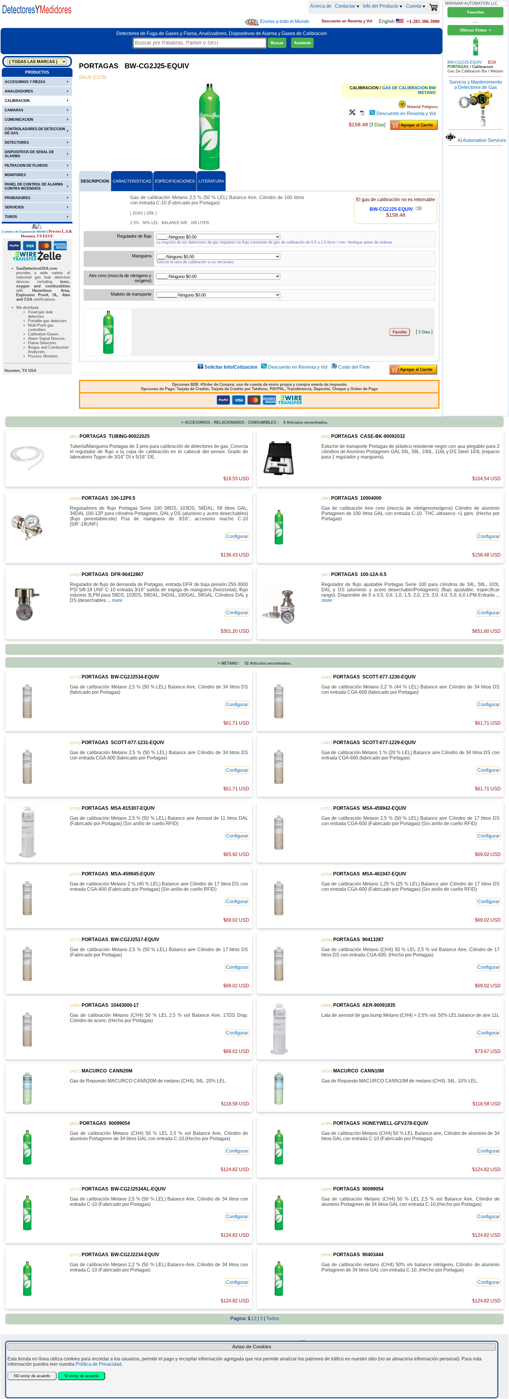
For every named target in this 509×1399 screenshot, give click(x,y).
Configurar (237, 536)
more (117, 600)
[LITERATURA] (362, 113)
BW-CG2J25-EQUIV (391, 209)
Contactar (345, 6)
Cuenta (414, 6)
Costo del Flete (354, 367)
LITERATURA (211, 181)
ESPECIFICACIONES (175, 181)
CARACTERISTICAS (132, 181)
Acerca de (320, 6)
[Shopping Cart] (433, 7)
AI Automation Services (481, 140)
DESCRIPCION (95, 181)
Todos (272, 1318)
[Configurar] (352, 113)
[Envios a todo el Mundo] (252, 22)
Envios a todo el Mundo (284, 21)
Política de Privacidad (98, 1364)
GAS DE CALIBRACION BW (409, 87)
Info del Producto (381, 6)
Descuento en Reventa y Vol (406, 113)
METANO (427, 92)
